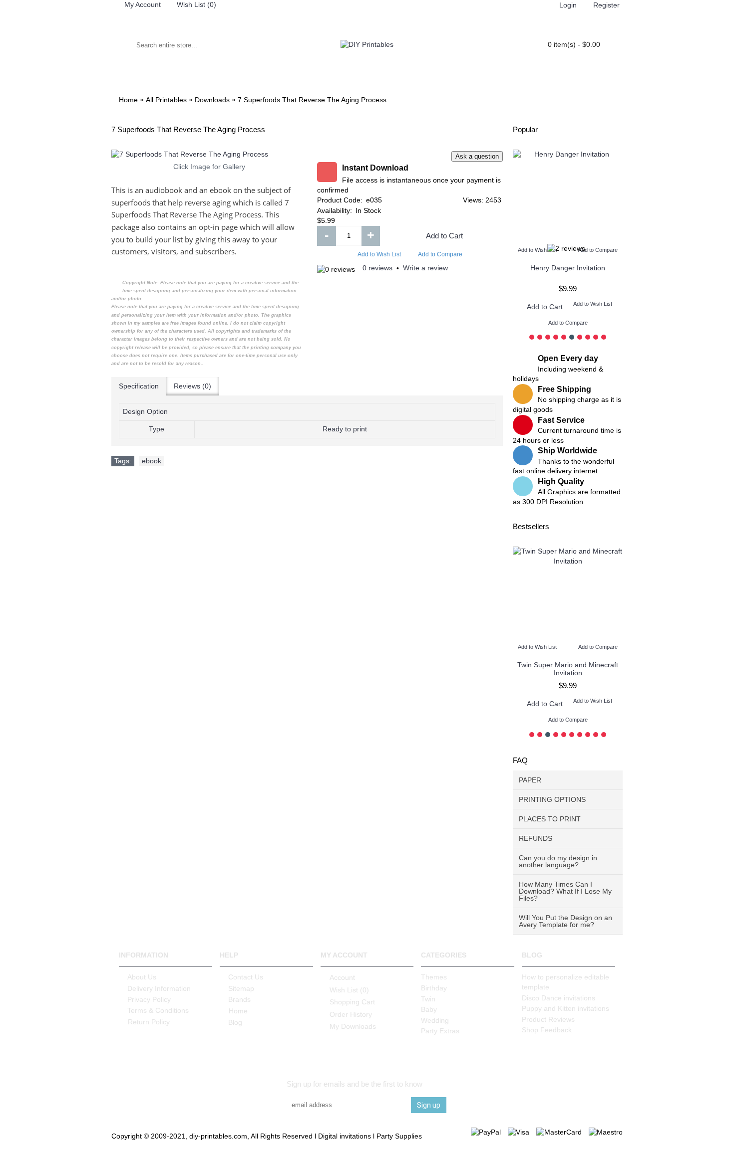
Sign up (428, 1105)
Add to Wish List (379, 254)
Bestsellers (531, 526)
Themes (434, 977)
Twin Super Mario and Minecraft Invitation (567, 668)
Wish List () (349, 990)
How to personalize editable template (565, 982)
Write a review (425, 268)
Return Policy (149, 1022)
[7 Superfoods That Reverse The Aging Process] (209, 155)
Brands (239, 999)
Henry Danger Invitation (567, 268)
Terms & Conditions (158, 1010)
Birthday (434, 988)
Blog (235, 1022)
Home (238, 1011)
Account (342, 977)
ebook (151, 461)
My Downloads (353, 1026)
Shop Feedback (547, 1030)
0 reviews (377, 268)
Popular (525, 129)
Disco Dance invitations (558, 998)
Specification (139, 386)
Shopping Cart (352, 1002)
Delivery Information (159, 988)
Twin (428, 999)
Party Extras (440, 1031)
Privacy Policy (149, 999)
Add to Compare (440, 254)
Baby (429, 1009)
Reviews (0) (192, 386)
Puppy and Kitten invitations (565, 1008)
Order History (351, 1014)
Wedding (435, 1020)
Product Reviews (548, 1019)
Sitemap (241, 988)
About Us (141, 977)
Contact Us (245, 977)
